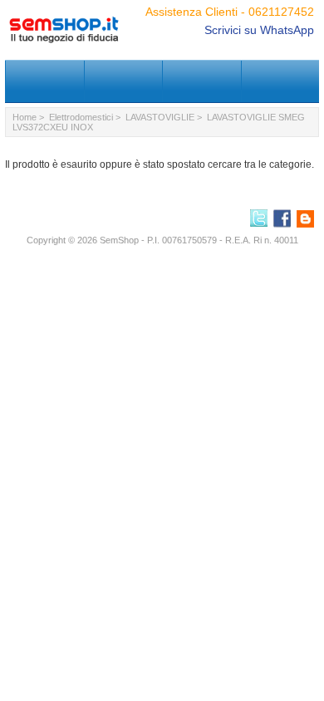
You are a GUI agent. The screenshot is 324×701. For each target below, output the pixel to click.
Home (24, 117)
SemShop (119, 240)
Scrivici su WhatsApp (259, 30)
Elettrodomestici (81, 117)
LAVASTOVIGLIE (159, 117)
